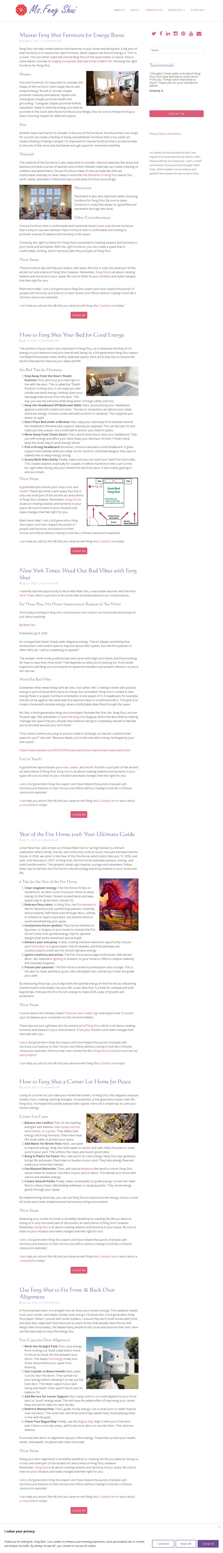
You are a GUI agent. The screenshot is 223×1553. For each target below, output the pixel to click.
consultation (30, 805)
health (23, 491)
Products (154, 10)
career (74, 767)
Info (134, 10)
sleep (61, 487)
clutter (100, 226)
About (119, 10)
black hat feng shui (73, 717)
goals (65, 971)
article (69, 595)
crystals (50, 1131)
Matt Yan (29, 625)
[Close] (219, 1527)
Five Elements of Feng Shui (99, 175)
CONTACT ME (176, 113)
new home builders (95, 61)
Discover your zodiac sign (82, 1013)
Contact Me (79, 315)
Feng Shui (102, 272)
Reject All (186, 1543)
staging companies (64, 61)
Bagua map (85, 1421)
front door (38, 946)
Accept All (208, 1543)
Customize (163, 1543)
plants (77, 1156)
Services (175, 10)
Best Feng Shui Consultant (104, 1051)
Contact (198, 10)
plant (110, 1409)
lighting (58, 959)
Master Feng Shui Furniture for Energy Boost (71, 34)
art (92, 925)
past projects (28, 1055)
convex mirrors (70, 1127)
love (69, 487)
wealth (86, 1148)
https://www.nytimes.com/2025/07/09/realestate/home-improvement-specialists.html (74, 750)
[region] (111, 1538)
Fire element (85, 904)
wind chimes (32, 1131)
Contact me (107, 305)
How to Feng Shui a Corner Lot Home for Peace (75, 1081)
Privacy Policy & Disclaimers (165, 133)
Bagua (130, 112)
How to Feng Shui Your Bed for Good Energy (71, 334)
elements (87, 1169)
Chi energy (55, 1359)
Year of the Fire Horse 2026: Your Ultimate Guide (77, 833)
